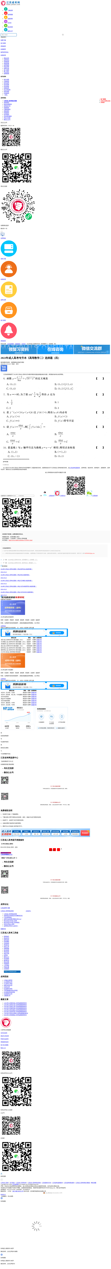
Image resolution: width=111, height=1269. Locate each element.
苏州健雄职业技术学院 (11, 990)
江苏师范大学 (8, 982)
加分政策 (6, 950)
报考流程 (6, 939)
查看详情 (39, 639)
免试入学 (6, 946)
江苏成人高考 (4, 1182)
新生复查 (6, 962)
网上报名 (6, 71)
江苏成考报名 (8, 917)
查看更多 (3, 929)
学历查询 (6, 114)
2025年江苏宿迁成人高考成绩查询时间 (15, 1004)
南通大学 (7, 995)
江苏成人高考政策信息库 (10, 971)
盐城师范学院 (8, 988)
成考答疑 (6, 63)
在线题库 (3, 49)
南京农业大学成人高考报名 (12, 922)
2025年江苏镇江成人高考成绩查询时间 (15, 1006)
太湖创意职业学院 (9, 992)
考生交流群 (7, 118)
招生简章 (6, 66)
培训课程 (6, 941)
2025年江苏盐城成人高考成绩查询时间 (15, 1010)
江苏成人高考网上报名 (105, 100)
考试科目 (6, 945)
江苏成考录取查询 (69, 1182)
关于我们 (12, 1182)
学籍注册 (6, 967)
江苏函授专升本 (46, 1182)
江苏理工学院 (8, 983)
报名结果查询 (8, 104)
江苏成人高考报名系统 (10, 101)
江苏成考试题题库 (75, 467)
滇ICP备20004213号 (18, 1191)
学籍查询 (6, 112)
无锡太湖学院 (8, 980)
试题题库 (17, 343)
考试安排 (6, 951)
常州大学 (7, 987)
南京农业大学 (8, 985)
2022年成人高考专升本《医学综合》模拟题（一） (22, 563)
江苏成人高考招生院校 (7, 911)
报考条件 (6, 936)
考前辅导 (3, 46)
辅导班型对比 (4, 52)
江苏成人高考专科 (21, 1182)
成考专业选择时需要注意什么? (12, 919)
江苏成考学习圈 (5, 908)
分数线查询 (7, 109)
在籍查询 (6, 968)
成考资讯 (6, 60)
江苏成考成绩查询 (57, 1182)
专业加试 (6, 943)
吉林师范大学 (8, 994)
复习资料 (3, 43)
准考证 (6, 955)
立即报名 (3, 626)
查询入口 (6, 957)
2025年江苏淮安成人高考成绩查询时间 (15, 1011)
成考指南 (6, 65)
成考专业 (6, 68)
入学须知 (6, 965)
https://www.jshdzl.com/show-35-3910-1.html (20, 540)
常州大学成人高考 (9, 924)
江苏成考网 (10, 343)
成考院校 (6, 73)
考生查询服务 (8, 116)
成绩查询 (6, 107)
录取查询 (6, 111)
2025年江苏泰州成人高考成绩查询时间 (15, 1003)
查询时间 (6, 960)
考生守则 (6, 953)
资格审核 (6, 948)
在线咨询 (3, 55)
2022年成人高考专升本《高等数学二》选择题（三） (23, 559)
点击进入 (28, 911)
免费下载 (3, 40)
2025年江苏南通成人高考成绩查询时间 (15, 1015)
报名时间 (6, 938)
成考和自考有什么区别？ (11, 926)
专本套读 (102, 102)
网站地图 (93, 1182)
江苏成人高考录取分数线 (82, 1182)
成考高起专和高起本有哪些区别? (13, 915)
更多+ (6, 95)
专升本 (24, 343)
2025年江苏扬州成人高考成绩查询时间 (15, 1008)
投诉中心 (3, 1194)
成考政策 (6, 61)
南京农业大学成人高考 (10, 920)
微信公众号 (7, 119)
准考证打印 (7, 106)
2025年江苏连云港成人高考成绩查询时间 (16, 1013)
